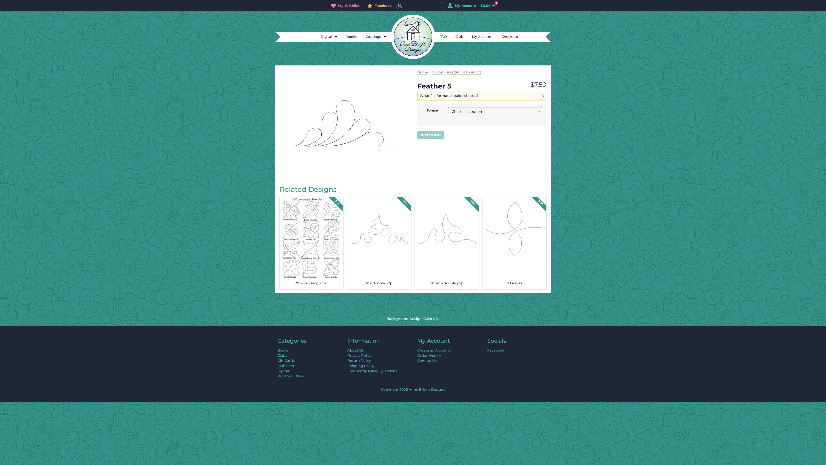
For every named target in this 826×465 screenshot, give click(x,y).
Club (459, 37)
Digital (326, 37)
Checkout (509, 37)
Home (422, 72)
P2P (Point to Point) (464, 72)
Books (351, 37)
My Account (482, 37)
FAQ (443, 37)
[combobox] (419, 5)
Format (432, 110)
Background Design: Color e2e (413, 319)
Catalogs (373, 37)
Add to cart (431, 135)
